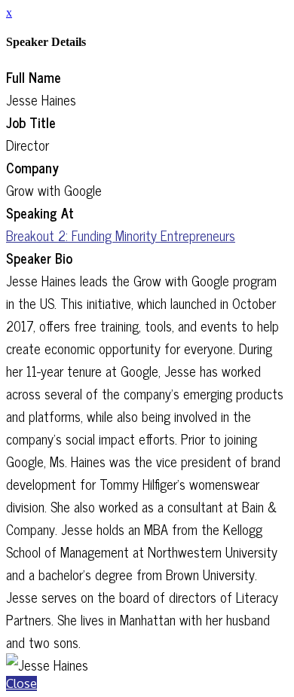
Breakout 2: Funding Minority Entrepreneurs (120, 235)
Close (21, 683)
